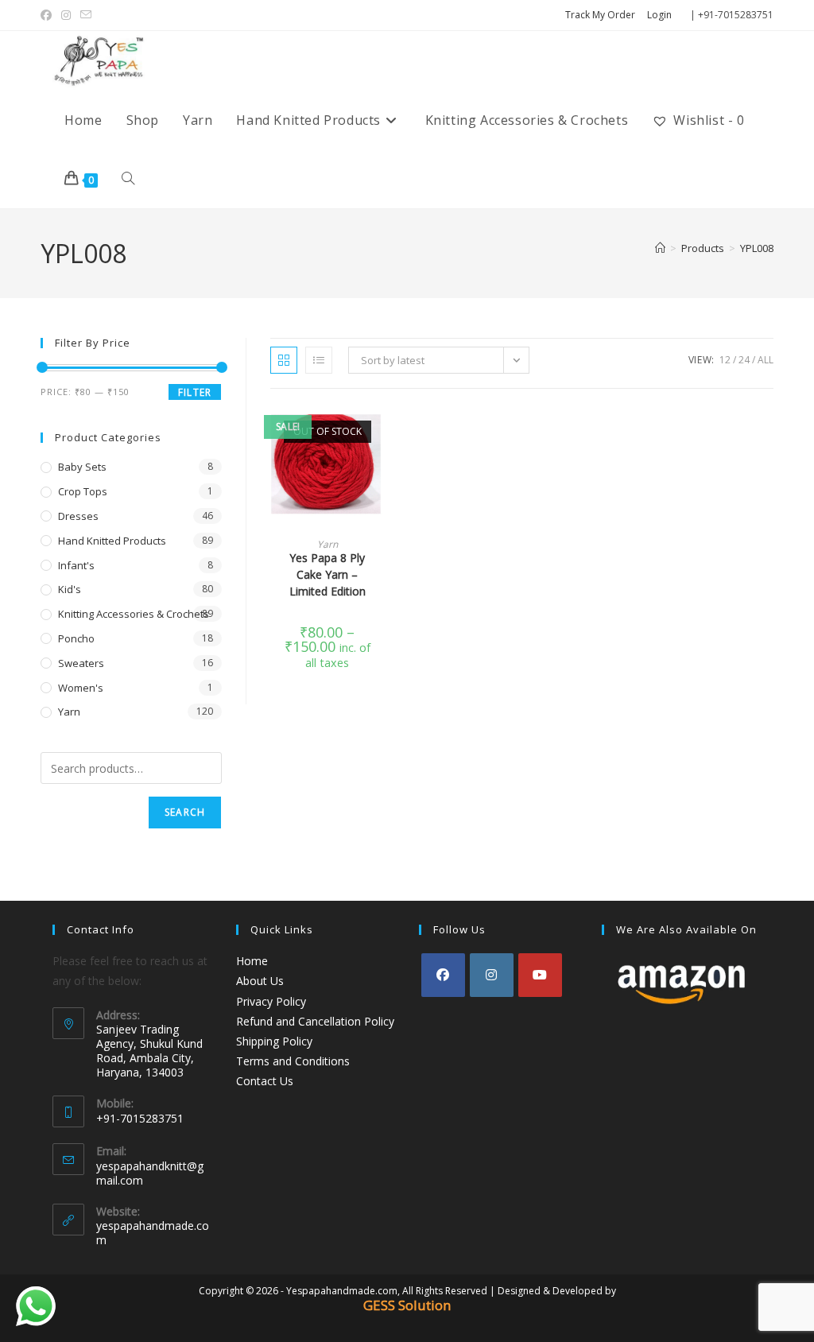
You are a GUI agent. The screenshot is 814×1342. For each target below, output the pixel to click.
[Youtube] (540, 975)
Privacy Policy (271, 1001)
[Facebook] (443, 975)
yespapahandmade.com (152, 1232)
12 (725, 360)
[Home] (660, 248)
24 (744, 360)
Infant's (76, 565)
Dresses (78, 516)
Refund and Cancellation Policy (315, 1021)
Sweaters (81, 663)
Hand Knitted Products (112, 540)
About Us (260, 980)
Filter (194, 392)
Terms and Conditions (293, 1061)
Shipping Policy (274, 1041)
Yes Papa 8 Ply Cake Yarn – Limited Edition (327, 574)
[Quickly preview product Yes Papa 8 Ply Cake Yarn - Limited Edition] (379, 432)
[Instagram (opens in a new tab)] (66, 15)
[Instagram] (492, 975)
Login (659, 14)
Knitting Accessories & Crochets (133, 614)
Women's (80, 688)
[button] (379, 474)
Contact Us (264, 1080)
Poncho (76, 638)
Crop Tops (82, 491)
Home (252, 960)
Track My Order (600, 14)
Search (185, 812)
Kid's (69, 589)
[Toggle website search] (128, 178)
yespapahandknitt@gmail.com (150, 1173)
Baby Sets (82, 467)
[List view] (318, 360)
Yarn (327, 544)
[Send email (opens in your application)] (86, 15)
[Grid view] (283, 360)
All (765, 360)
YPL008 (756, 248)
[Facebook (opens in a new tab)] (48, 15)
